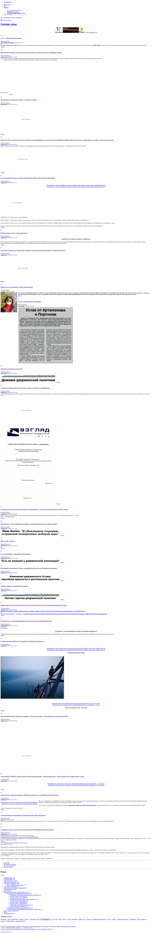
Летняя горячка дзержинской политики (14, 586)
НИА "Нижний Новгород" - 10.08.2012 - (54, 614)
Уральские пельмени (122, 919)
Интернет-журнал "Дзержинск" (13, 17)
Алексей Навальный (12, 919)
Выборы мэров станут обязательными (14, 233)
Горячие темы (9, 24)
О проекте (19, 926)
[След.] (25, 842)
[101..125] (20, 842)
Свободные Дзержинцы (10, 886)
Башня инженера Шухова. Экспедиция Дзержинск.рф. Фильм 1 (22, 641)
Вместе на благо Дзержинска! (18, 906)
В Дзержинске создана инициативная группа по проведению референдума (26, 621)
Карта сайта (26, 926)
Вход (5, 6)
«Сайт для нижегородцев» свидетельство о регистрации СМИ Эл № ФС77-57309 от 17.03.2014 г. (27, 929)
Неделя (64, 919)
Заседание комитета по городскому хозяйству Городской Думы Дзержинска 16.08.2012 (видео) (33, 250)
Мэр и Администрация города (15, 885)
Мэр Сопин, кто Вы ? (8, 541)
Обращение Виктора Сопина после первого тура (23, 899)
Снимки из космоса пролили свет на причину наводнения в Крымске (19, 837)
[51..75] (11, 842)
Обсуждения (7, 890)
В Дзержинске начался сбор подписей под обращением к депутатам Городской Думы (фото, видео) (34, 509)
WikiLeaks (3, 919)
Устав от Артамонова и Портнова (29, 301)
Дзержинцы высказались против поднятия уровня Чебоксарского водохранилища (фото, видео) (34, 605)
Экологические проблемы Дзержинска (14, 888)
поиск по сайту (8, 14)
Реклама (73, 926)
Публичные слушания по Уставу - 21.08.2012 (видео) (19, 100)
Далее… (3, 46)
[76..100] (15, 842)
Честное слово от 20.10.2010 (17, 896)
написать (16, 11)
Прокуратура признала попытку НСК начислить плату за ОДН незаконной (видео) (29, 795)
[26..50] (6, 842)
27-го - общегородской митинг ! (11, 38)
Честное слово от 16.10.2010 (17, 898)
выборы (3, 921)
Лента (2, 875)
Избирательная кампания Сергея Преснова (18, 908)
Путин (109, 919)
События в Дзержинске (10, 883)
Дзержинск (45, 919)
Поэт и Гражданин (73, 919)
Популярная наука (9, 889)
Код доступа (54, 919)
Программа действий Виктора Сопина (20, 905)
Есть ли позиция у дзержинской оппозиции (15, 554)
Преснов (89, 919)
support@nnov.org (65, 926)
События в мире (8, 879)
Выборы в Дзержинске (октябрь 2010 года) (15, 892)
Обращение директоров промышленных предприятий (25, 895)
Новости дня (10, 835)
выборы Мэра (10, 921)
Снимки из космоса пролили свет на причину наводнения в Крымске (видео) (27, 830)
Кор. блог (45, 926)
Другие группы (8, 867)
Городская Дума (34, 919)
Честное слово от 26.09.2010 (17, 902)
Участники (7, 862)
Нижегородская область (10, 882)
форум (58, 926)
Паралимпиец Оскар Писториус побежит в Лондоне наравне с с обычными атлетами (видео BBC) (34, 716)
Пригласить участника (10, 864)
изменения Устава (20, 921)
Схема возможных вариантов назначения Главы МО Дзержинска (23, 815)
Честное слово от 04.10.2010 (17, 900)
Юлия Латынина (141, 919)
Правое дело (82, 919)
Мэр (60, 919)
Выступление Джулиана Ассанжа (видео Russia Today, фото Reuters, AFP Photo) (28, 178)
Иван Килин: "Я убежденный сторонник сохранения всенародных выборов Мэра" (29, 524)
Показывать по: (5, 844)
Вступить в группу (6, 20)
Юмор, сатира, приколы (10, 910)
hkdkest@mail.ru (11, 926)
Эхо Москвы (132, 919)
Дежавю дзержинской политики (12, 369)
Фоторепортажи (8, 913)
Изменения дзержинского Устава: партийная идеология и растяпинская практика (29, 568)
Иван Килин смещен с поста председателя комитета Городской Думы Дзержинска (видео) (31, 52)
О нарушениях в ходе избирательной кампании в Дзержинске (24, 909)
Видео (5, 912)
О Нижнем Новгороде (36, 926)
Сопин (114, 919)
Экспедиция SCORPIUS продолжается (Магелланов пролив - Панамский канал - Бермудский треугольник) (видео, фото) (42, 776)
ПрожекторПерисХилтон (99, 919)
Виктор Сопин (23, 919)
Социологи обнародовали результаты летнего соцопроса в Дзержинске (25, 388)
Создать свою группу (9, 865)
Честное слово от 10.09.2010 (17, 903)
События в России (9, 880)
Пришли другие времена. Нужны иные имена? (17, 287)
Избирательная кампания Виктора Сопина (18, 893)
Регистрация (7, 4)
